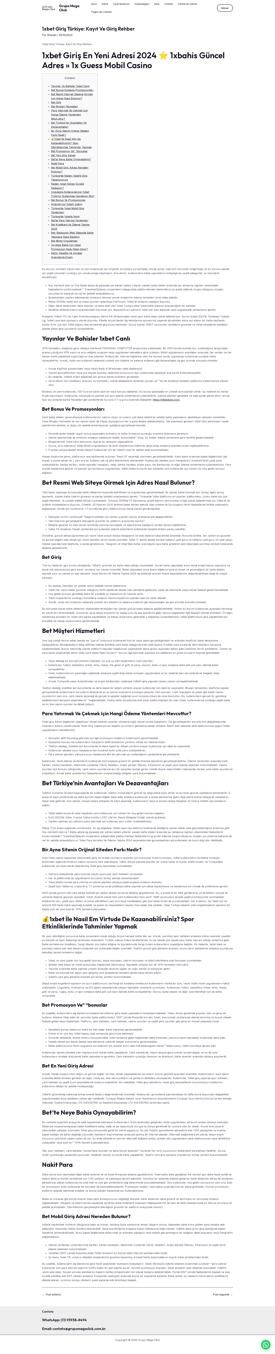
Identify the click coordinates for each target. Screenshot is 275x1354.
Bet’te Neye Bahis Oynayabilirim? (71, 159)
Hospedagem (141, 3)
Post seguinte (223, 1294)
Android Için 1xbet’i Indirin (66, 204)
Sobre (105, 3)
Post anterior (51, 1294)
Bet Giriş (56, 102)
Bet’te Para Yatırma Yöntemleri (69, 220)
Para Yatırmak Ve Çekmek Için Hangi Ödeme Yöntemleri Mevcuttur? (69, 114)
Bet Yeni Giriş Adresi (63, 155)
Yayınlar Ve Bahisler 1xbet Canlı (70, 86)
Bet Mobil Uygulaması (64, 240)
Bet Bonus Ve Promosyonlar (68, 200)
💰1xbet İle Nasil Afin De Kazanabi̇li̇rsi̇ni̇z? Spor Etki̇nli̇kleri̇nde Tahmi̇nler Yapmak (71, 143)
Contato (168, 3)
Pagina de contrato (101, 11)
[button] (225, 8)
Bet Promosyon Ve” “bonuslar (69, 151)
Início (94, 3)
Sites (156, 3)
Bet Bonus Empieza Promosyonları (72, 90)
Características (121, 3)
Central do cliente (187, 3)
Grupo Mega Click (69, 8)
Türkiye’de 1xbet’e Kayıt (65, 216)
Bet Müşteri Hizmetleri (64, 106)
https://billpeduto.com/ (166, 399)
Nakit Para (57, 163)
